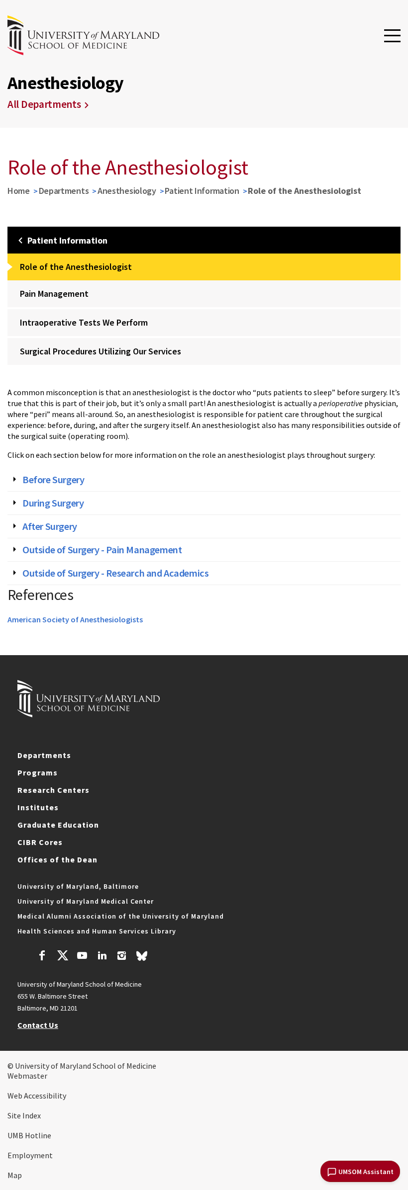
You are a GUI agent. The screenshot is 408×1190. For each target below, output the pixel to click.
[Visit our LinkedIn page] (102, 957)
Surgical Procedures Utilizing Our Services (100, 351)
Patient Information (202, 190)
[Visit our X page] (62, 957)
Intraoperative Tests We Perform (84, 322)
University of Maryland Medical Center (85, 901)
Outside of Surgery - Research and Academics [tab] (115, 573)
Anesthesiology (127, 190)
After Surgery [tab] (49, 526)
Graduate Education (58, 825)
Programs (37, 772)
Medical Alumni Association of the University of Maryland (120, 916)
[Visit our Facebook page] (42, 957)
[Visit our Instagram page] (121, 957)
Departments (64, 190)
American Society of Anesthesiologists (75, 619)
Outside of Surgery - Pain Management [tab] (102, 549)
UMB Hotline (29, 1135)
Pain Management (54, 293)
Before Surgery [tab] (53, 479)
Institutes (38, 807)
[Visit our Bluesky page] (141, 958)
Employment (30, 1155)
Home (18, 190)
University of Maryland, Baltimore (78, 886)
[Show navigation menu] (392, 36)
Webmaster (27, 1076)
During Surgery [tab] (53, 503)
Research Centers (53, 790)
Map (14, 1175)
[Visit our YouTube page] (82, 957)
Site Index (24, 1115)
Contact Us (37, 1025)
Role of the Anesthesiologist (76, 266)
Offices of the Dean (57, 859)
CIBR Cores (40, 842)
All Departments (44, 104)
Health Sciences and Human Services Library (96, 931)
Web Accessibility (36, 1096)
